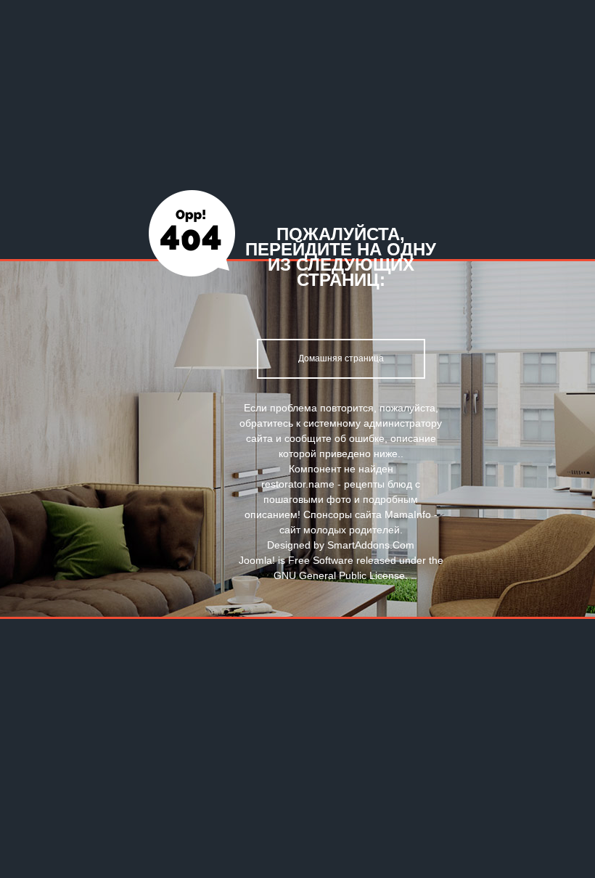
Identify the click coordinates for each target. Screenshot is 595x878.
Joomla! (257, 560)
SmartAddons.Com (370, 545)
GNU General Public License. (341, 575)
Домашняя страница (341, 358)
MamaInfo (408, 514)
